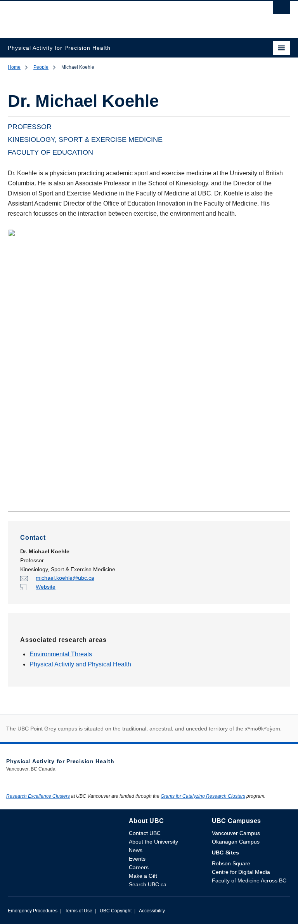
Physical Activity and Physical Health (80, 664)
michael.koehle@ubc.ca (65, 578)
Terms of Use (78, 911)
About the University (153, 842)
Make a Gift (143, 876)
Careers (139, 867)
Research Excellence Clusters (38, 796)
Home (14, 67)
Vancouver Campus (236, 833)
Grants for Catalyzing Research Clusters (203, 796)
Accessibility (152, 911)
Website (45, 587)
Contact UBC (145, 833)
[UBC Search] (281, 9)
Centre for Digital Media (241, 872)
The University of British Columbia (107, 16)
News (135, 850)
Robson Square (231, 863)
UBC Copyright (116, 911)
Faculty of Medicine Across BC (249, 880)
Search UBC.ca (147, 884)
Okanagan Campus (236, 842)
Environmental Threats (60, 654)
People (41, 67)
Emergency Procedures (32, 911)
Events (137, 859)
